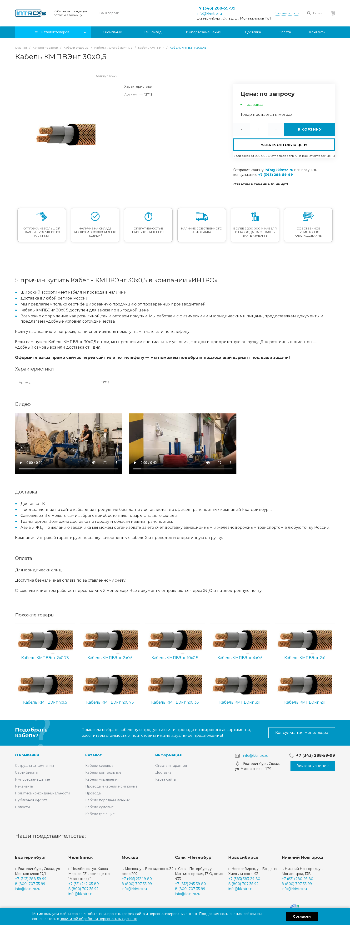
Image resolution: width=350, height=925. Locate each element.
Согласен (302, 916)
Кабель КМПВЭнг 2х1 (304, 658)
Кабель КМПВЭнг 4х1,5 (45, 702)
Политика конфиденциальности (42, 793)
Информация (168, 755)
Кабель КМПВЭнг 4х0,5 (240, 658)
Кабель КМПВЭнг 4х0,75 (110, 702)
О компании (27, 755)
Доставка (163, 772)
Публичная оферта (31, 800)
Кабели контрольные (103, 772)
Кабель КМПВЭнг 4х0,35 (175, 702)
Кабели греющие (100, 814)
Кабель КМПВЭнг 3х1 (239, 702)
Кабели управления (102, 779)
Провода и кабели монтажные (111, 786)
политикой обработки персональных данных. (98, 919)
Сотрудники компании (34, 765)
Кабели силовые (99, 765)
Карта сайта (165, 779)
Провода (93, 793)
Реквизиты (24, 786)
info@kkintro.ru (209, 13)
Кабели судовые (99, 807)
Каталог (93, 755)
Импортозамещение (32, 779)
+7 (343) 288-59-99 (216, 8)
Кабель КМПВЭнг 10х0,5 (174, 658)
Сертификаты (26, 772)
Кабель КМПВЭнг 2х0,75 (45, 658)
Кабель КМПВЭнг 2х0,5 (110, 658)
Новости (22, 807)
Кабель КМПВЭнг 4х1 (304, 702)
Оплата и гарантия (171, 765)
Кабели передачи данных (107, 800)
